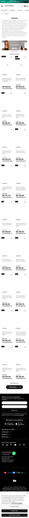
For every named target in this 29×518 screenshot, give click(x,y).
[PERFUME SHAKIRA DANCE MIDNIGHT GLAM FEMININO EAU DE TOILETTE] (7, 65)
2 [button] (13, 51)
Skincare (19, 10)
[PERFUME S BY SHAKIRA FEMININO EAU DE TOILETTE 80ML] (7, 101)
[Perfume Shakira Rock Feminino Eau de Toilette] (21, 137)
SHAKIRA (4, 74)
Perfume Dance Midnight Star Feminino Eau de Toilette (7, 333)
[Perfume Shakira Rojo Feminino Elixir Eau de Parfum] (21, 101)
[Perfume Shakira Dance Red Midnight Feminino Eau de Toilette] (21, 210)
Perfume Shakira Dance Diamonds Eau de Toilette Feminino (7, 297)
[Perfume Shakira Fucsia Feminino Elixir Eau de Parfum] (7, 137)
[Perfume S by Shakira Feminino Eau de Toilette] (21, 246)
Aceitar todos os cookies (14, 515)
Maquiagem (4, 10)
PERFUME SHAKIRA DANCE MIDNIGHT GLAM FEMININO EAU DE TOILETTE (7, 80)
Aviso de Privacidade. (19, 415)
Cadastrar (14, 410)
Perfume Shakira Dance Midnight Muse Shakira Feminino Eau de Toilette (20, 188)
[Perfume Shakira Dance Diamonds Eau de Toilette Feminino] (7, 282)
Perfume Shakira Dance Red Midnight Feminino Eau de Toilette (21, 225)
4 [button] (16, 51)
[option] (14, 45)
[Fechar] (27, 493)
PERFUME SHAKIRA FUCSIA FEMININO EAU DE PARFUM (20, 296)
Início (2, 13)
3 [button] (15, 51)
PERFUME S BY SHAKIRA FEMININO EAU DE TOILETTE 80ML (7, 116)
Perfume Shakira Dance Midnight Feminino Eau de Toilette (21, 370)
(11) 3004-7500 (6, 454)
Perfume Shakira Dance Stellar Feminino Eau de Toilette (6, 188)
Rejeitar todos (14, 510)
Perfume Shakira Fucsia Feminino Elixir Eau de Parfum (6, 152)
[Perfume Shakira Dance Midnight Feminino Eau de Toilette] (21, 355)
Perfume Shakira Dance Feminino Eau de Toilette (7, 224)
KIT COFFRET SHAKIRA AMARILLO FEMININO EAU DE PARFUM (21, 79)
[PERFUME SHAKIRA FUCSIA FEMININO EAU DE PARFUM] (21, 282)
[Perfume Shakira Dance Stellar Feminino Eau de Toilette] (7, 173)
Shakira (6, 13)
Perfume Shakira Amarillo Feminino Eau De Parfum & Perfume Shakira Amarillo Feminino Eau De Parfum (21, 334)
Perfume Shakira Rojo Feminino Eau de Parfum (7, 260)
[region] (14, 505)
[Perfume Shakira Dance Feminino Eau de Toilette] (7, 210)
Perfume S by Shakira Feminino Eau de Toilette (20, 260)
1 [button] (12, 51)
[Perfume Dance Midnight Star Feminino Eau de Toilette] (7, 318)
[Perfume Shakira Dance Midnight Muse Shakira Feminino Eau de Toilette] (21, 173)
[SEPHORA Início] (9, 6)
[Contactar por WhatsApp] (14, 453)
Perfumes (12, 10)
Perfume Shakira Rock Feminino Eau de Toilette (20, 152)
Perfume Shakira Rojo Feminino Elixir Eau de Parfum (20, 116)
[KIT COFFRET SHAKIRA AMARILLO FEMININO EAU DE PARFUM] (21, 65)
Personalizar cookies (14, 506)
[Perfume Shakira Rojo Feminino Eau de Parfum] (7, 246)
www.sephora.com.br (6, 488)
